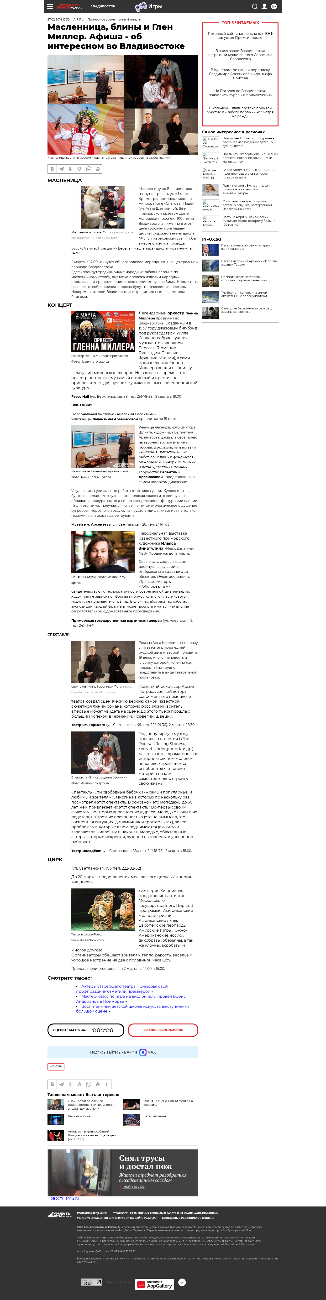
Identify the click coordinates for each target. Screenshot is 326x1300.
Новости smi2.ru (63, 1198)
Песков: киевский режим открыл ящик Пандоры (245, 247)
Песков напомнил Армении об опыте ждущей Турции (249, 263)
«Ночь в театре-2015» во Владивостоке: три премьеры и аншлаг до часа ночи (91, 1104)
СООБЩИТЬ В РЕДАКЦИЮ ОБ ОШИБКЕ (188, 1218)
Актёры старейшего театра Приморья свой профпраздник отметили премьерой (122, 989)
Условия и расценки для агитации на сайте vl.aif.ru (117, 1218)
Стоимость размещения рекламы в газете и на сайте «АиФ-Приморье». (166, 1213)
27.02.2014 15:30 (58, 19)
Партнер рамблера (118, 1282)
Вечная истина (79, 1116)
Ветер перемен (154, 1116)
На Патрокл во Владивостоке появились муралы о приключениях (240, 93)
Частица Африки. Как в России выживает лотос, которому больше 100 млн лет (249, 220)
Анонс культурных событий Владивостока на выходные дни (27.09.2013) (92, 1135)
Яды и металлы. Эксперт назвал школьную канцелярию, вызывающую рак (246, 189)
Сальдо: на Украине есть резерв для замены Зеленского (248, 310)
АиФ (168, 157)
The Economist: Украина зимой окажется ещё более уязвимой (244, 294)
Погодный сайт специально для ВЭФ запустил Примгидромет (240, 36)
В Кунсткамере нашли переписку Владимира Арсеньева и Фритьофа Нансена (240, 74)
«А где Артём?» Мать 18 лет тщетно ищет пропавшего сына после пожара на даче (248, 173)
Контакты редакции (92, 1213)
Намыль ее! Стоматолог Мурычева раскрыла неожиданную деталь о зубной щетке (248, 142)
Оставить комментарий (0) (163, 1030)
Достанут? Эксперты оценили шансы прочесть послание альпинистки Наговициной (250, 157)
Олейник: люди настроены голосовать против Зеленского (244, 278)
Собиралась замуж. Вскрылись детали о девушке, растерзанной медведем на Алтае (247, 205)
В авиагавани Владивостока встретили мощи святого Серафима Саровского (240, 55)
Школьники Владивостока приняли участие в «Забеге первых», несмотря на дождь (240, 112)
